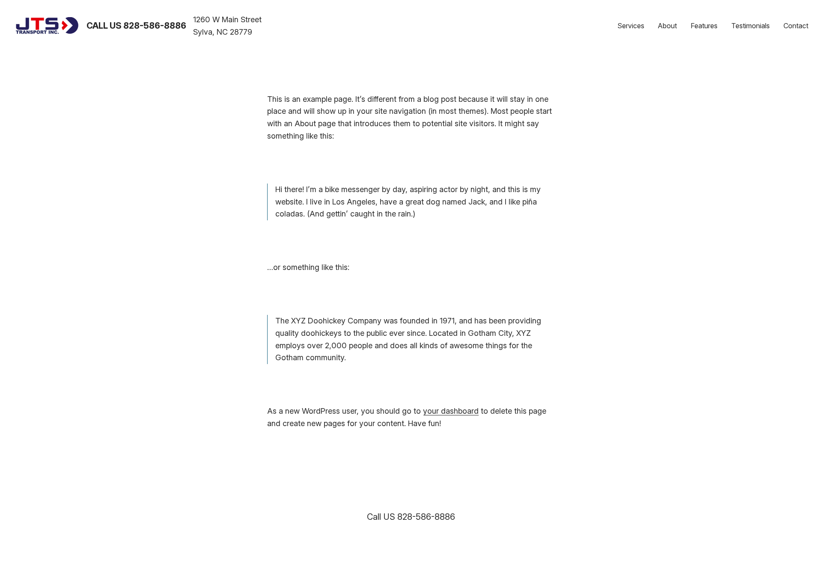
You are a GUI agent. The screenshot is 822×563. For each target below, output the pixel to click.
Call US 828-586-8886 (136, 26)
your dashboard (451, 410)
